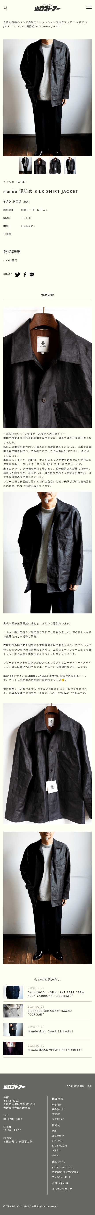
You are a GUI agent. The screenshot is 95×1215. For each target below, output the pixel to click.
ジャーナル (57, 1140)
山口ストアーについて (62, 1167)
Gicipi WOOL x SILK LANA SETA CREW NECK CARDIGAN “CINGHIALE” (56, 994)
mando (21, 182)
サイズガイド (58, 1119)
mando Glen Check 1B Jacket (50, 1031)
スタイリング (58, 1135)
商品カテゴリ (58, 1109)
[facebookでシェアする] (25, 274)
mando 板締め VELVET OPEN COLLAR (55, 1050)
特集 (54, 1131)
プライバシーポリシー (62, 1177)
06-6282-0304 (12, 1119)
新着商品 (56, 1104)
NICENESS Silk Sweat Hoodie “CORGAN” (50, 1012)
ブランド (56, 1114)
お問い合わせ (60, 1183)
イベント (56, 1155)
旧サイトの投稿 (59, 1145)
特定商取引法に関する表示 (65, 1172)
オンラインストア (62, 1189)
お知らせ (56, 1150)
